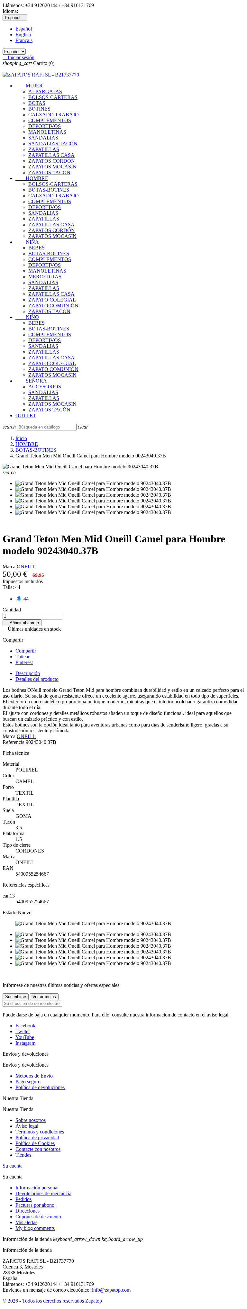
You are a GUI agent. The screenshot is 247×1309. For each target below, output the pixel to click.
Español (23, 29)
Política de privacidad (37, 1137)
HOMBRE (31, 178)
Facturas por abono (34, 1205)
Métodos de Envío (34, 1076)
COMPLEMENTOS (49, 120)
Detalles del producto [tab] (37, 679)
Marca (9, 566)
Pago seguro (28, 1081)
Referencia (14, 742)
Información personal (37, 1187)
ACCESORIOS (44, 386)
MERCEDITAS (44, 276)
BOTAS (36, 103)
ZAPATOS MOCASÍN (52, 166)
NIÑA (27, 242)
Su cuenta (13, 1166)
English (23, 34)
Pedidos (23, 1199)
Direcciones (27, 1211)
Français (23, 40)
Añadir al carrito (22, 622)
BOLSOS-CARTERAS (53, 97)
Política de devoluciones (40, 1087)
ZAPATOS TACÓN (49, 172)
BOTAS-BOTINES (48, 190)
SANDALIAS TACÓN (53, 143)
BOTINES (39, 109)
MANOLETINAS (47, 132)
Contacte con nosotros (37, 1149)
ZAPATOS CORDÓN (51, 161)
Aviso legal (26, 1126)
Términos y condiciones (39, 1131)
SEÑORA (31, 381)
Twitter (22, 1031)
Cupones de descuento (38, 1216)
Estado (10, 912)
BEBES (36, 247)
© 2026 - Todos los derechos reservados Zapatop (52, 1301)
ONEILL (26, 566)
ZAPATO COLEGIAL (52, 299)
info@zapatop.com (111, 1290)
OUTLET (25, 415)
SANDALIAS (43, 137)
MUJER (29, 85)
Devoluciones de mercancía (43, 1193)
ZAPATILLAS (43, 149)
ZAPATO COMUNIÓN (53, 305)
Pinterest (24, 662)
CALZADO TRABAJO (53, 114)
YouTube (24, 1037)
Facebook (25, 1025)
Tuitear (22, 656)
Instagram (25, 1043)
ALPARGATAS (45, 91)
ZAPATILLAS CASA (51, 155)
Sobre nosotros (30, 1120)
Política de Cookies (35, 1143)
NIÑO (27, 317)
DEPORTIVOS (44, 126)
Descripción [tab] (27, 673)
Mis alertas (26, 1222)
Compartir (25, 651)
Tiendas (23, 1155)
